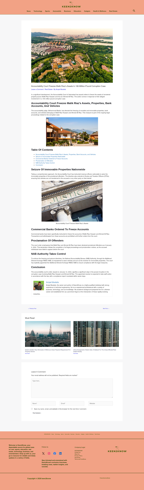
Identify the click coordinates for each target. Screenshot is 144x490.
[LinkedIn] (60, 453)
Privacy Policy (78, 456)
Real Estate (113, 11)
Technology (38, 11)
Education (77, 11)
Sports (47, 11)
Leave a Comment (37, 89)
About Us (77, 454)
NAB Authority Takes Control (45, 163)
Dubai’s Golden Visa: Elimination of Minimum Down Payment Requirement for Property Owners (48, 350)
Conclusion (39, 165)
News (29, 11)
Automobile (57, 11)
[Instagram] (49, 453)
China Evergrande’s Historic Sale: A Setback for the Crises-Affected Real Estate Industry (94, 350)
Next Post (106, 308)
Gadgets (87, 11)
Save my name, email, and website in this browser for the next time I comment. (60, 409)
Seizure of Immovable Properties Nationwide (50, 156)
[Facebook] (54, 453)
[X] (43, 453)
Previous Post (32, 308)
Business (67, 11)
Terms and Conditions (80, 459)
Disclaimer (77, 457)
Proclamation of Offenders (44, 161)
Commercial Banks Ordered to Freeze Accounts (52, 159)
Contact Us (77, 452)
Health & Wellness (99, 11)
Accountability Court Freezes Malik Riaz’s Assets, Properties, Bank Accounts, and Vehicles (66, 154)
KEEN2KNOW (47, 434)
